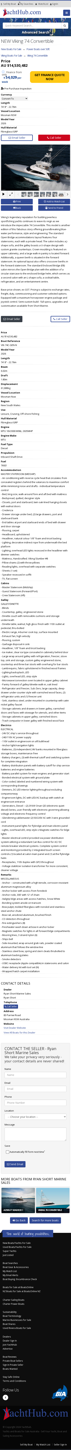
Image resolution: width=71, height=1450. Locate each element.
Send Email (16, 1164)
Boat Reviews (10, 1356)
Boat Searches (10, 1263)
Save (7, 1145)
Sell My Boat (9, 3)
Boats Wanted (10, 1368)
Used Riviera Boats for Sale (17, 1328)
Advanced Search (35, 32)
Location (9, 1110)
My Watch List (10, 1271)
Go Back (20, 1220)
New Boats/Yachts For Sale (17, 1242)
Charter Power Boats (13, 1303)
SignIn (50, 4)
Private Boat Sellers (13, 1360)
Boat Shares (9, 1323)
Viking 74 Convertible (37, 55)
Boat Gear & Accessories (16, 1267)
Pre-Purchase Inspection (17, 88)
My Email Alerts (10, 1275)
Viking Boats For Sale (11, 55)
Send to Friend (55, 207)
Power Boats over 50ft (38, 49)
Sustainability (10, 1311)
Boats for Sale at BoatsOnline (18, 1287)
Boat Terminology (12, 1315)
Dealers (7, 1336)
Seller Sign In (60, 1444)
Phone (8, 1096)
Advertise (8, 1348)
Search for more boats (45, 1220)
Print (18, 201)
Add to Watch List (55, 201)
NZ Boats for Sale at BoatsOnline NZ (21, 1291)
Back (18, 207)
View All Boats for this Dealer (19, 1032)
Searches (26, 3)
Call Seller (55, 137)
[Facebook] (5, 1397)
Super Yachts (9, 1250)
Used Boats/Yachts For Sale (17, 1246)
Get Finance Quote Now (50, 77)
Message (10, 1124)
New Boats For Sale (11, 49)
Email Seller (18, 137)
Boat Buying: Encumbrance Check (20, 1279)
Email (7, 1082)
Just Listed (8, 1255)
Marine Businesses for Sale (17, 1319)
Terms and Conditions (14, 1380)
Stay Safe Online (11, 1376)
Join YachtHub (10, 1344)
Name (8, 1069)
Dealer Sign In (10, 1340)
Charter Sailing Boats (13, 1299)
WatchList (43, 3)
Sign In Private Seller (13, 1364)
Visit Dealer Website (15, 1027)
